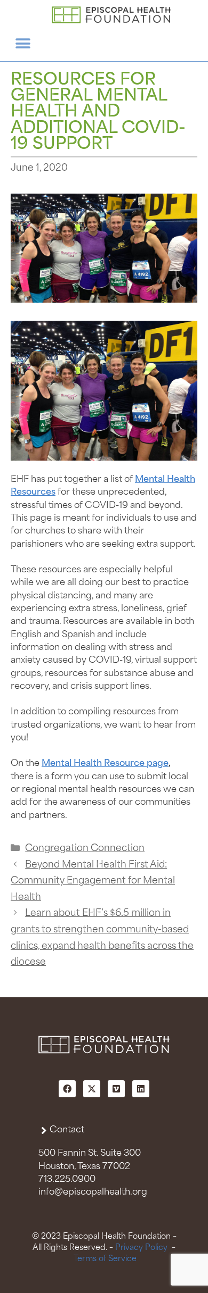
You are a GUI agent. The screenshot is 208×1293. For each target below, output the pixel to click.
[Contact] (44, 1130)
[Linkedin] (140, 1088)
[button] (23, 44)
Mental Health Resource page (105, 763)
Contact (67, 1129)
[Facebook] (67, 1088)
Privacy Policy (141, 1248)
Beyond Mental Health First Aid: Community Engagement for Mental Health (93, 881)
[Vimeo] (116, 1088)
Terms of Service (105, 1259)
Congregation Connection (85, 848)
